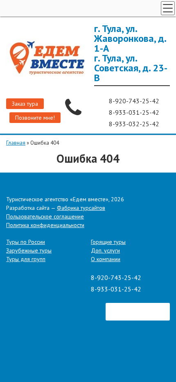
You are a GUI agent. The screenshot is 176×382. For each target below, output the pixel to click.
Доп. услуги (105, 250)
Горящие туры (108, 242)
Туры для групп (25, 259)
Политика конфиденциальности (45, 225)
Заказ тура (25, 103)
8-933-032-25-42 (135, 124)
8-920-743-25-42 (135, 101)
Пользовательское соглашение (45, 216)
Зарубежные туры (29, 250)
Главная (15, 142)
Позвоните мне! (35, 117)
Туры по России (25, 242)
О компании (105, 259)
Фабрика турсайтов (81, 207)
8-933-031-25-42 (135, 112)
